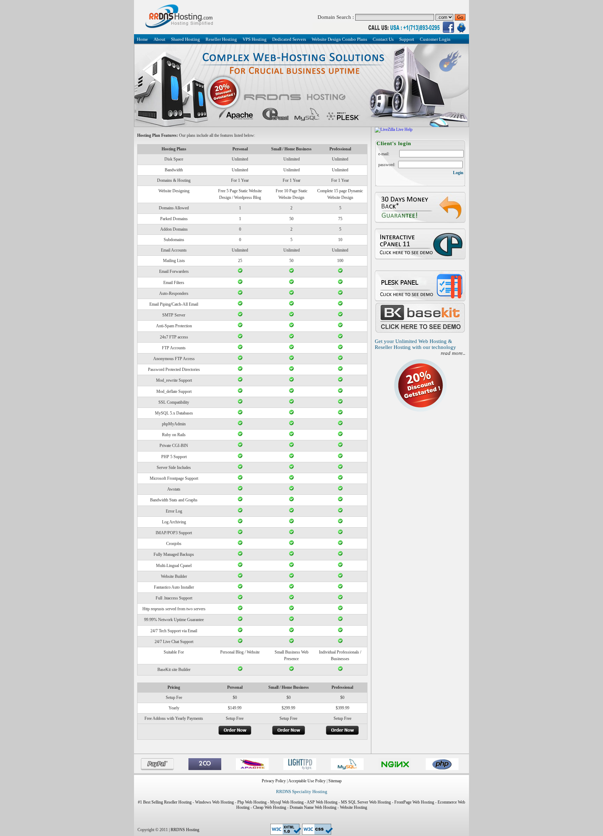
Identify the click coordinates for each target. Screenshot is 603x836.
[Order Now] (235, 733)
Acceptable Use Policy (307, 780)
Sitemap (335, 780)
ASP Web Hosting (322, 802)
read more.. (453, 353)
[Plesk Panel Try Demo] (420, 300)
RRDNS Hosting (185, 829)
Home (142, 39)
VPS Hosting (255, 39)
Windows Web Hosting (214, 802)
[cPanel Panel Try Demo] (420, 258)
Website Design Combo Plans (339, 39)
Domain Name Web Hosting (313, 807)
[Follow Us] (448, 31)
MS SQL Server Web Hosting (366, 802)
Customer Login (435, 39)
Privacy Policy (274, 780)
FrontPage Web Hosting (414, 802)
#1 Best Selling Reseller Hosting (165, 802)
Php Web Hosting (252, 802)
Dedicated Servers (289, 39)
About (159, 39)
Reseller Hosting (221, 39)
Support (406, 39)
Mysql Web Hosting (287, 802)
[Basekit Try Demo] (420, 331)
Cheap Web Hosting (269, 807)
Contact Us (383, 39)
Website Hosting (353, 807)
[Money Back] (420, 221)
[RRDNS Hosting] (180, 30)
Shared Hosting (185, 39)
